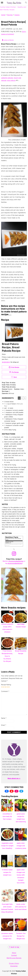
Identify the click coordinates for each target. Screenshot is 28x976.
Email (3, 725)
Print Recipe (15, 367)
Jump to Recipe (8, 40)
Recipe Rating (6, 685)
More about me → (14, 778)
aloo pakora (11, 80)
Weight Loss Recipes (14, 958)
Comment (5, 691)
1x (19, 398)
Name (3, 718)
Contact (14, 955)
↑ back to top (14, 947)
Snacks (17, 15)
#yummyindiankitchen (15, 563)
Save (15, 377)
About (14, 953)
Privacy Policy (14, 963)
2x (22, 398)
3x (24, 398)
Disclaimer (14, 966)
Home (3, 15)
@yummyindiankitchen (16, 561)
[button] (3, 362)
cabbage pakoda (7, 78)
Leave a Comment (7, 34)
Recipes (10, 15)
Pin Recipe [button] (15, 372)
